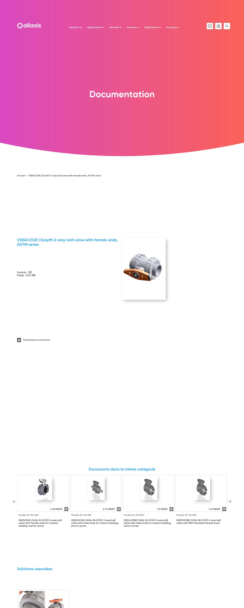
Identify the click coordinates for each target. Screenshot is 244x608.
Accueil (21, 175)
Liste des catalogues (210, 26)
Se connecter (218, 26)
